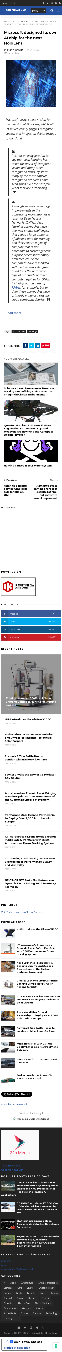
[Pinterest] (56, 3)
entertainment (10, 1308)
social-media (10, 1313)
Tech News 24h (10, 1165)
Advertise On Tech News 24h (17, 1269)
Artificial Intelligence (48, 1282)
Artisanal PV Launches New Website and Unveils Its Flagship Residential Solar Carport (38, 999)
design (45, 1298)
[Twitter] (25, 1327)
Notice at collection (17, 1347)
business (32, 1298)
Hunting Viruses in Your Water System (28, 465)
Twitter (33, 621)
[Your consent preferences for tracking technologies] (56, 1346)
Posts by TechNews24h (14, 1104)
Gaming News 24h (12, 1169)
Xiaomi (54, 1293)
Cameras (8, 1287)
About (4, 1265)
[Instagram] (52, 3)
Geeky (19, 1293)
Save (47, 344)
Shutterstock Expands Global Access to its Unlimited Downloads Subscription (38, 1223)
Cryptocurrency (46, 1287)
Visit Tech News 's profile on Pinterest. (22, 912)
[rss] (60, 3)
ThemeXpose (51, 1333)
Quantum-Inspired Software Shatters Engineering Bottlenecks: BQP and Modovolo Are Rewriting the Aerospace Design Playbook (29, 430)
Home (7, 21)
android (8, 1298)
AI (13, 21)
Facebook (33, 614)
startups (37, 1313)
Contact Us (7, 1261)
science (39, 1308)
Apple (13, 1282)
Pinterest (33, 637)
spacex (24, 1313)
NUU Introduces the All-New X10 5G (37, 929)
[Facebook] (19, 1327)
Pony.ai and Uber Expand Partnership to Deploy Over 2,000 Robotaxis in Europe (37, 1015)
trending (8, 1318)
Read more (14, 313)
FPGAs (16, 287)
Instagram (33, 629)
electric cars (24, 1303)
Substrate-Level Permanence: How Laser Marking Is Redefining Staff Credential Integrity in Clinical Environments (29, 391)
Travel (43, 1293)
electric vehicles (42, 1303)
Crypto (30, 1287)
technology (38, 21)
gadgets (26, 1308)
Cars (19, 1287)
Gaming (7, 1293)
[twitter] (47, 3)
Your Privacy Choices (27, 1342)
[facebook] (43, 3)
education (8, 1303)
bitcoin (20, 1298)
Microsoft (23, 21)
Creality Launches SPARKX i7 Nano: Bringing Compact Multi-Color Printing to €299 (37, 983)
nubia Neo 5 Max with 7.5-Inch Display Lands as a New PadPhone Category (37, 1046)
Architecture (27, 1282)
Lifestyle (31, 1293)
